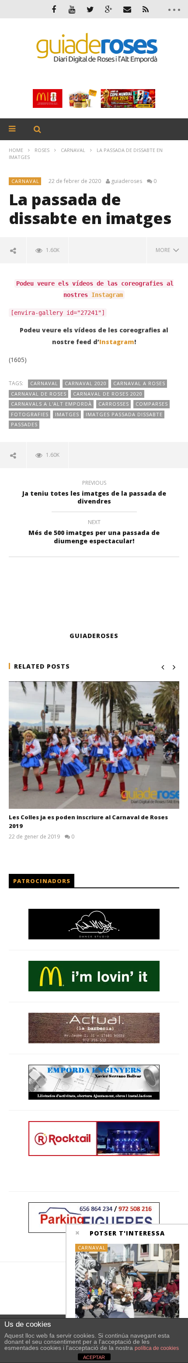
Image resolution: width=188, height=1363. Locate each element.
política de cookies (157, 1348)
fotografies (30, 414)
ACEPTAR (94, 1357)
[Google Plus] (109, 9)
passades (24, 424)
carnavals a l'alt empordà (51, 403)
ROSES (42, 150)
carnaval (44, 383)
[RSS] (145, 9)
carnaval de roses (38, 393)
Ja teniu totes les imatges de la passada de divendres (94, 493)
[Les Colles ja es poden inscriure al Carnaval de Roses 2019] (94, 745)
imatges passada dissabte (124, 414)
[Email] (127, 9)
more (164, 250)
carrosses (113, 403)
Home (16, 150)
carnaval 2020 (86, 383)
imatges (67, 414)
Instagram (107, 294)
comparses (152, 403)
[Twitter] (90, 9)
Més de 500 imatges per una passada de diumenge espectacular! (94, 533)
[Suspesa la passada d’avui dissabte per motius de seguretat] (127, 1283)
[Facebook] (54, 9)
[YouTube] (72, 9)
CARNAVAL (73, 150)
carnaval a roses (139, 383)
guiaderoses (126, 181)
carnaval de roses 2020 (108, 393)
